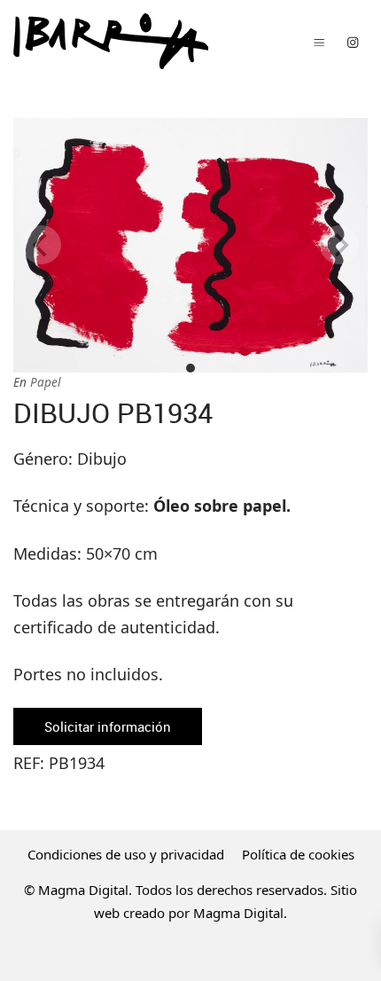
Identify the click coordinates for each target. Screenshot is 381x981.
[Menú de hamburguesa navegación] (319, 41)
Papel (45, 382)
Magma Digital (238, 913)
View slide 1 (190, 368)
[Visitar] (353, 41)
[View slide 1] (190, 245)
